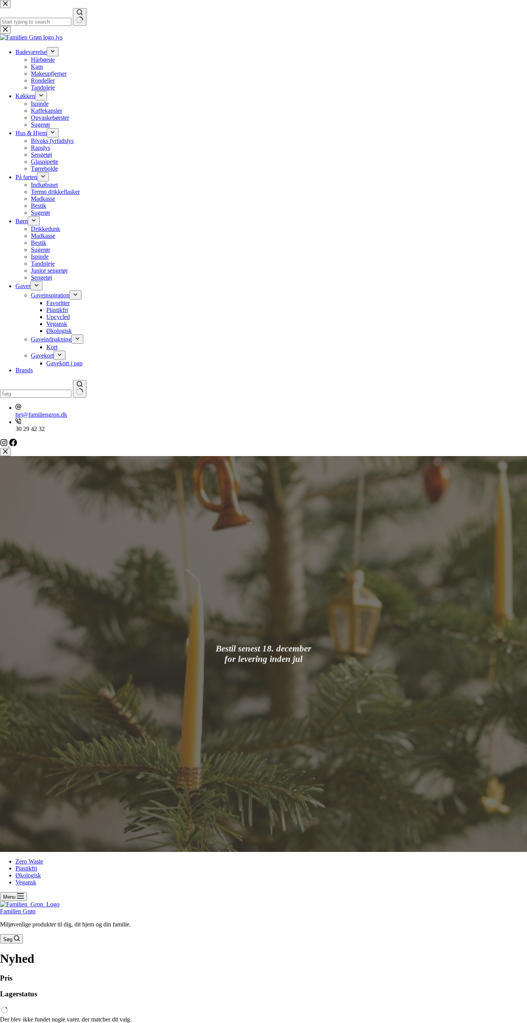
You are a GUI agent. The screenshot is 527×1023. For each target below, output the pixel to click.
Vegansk (25, 882)
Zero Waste (29, 861)
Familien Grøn (17, 911)
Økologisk (28, 875)
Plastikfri (26, 868)
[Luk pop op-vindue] (5, 452)
